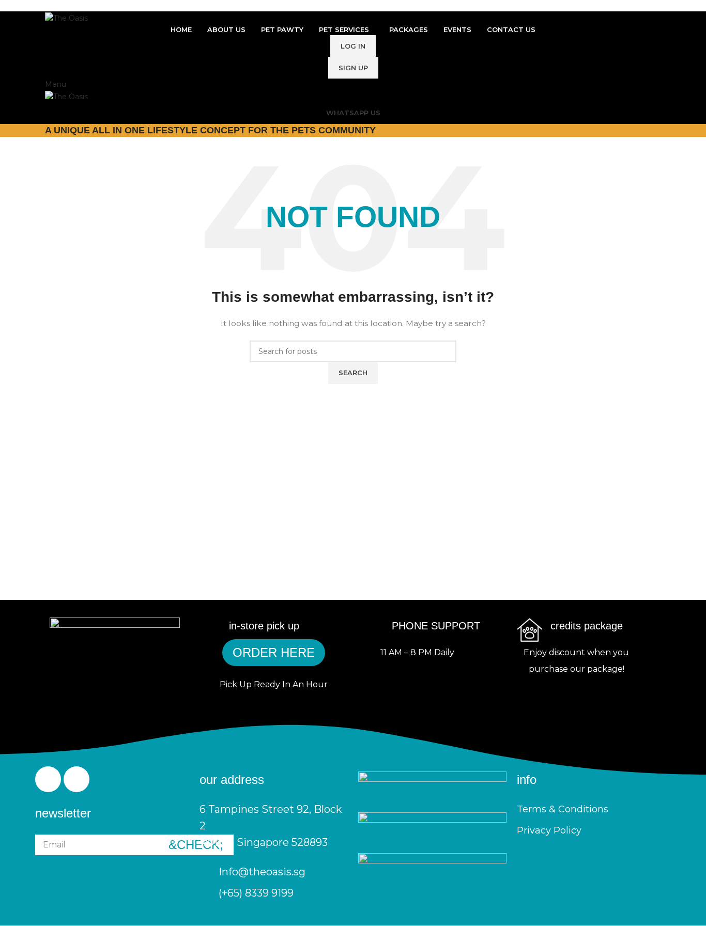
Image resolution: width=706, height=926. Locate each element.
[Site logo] (66, 17)
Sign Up (353, 68)
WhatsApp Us (353, 113)
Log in (353, 46)
